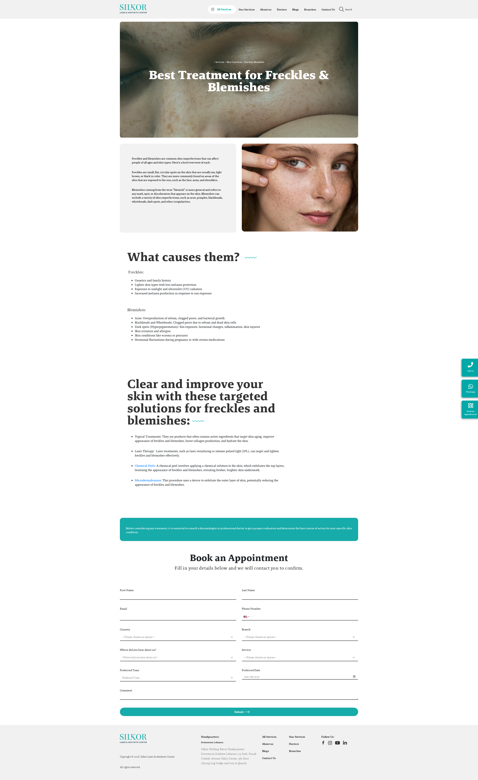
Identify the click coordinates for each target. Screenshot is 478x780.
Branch (246, 629)
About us (265, 9)
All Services (269, 737)
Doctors (282, 9)
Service (246, 650)
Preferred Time (129, 670)
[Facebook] (323, 743)
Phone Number (251, 609)
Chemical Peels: (145, 466)
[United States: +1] (246, 616)
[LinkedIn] (345, 743)
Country (125, 629)
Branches (310, 9)
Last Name (248, 590)
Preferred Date (251, 670)
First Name (127, 590)
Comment (126, 690)
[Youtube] (337, 743)
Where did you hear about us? (138, 650)
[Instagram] (330, 743)
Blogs (295, 9)
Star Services (247, 9)
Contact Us (328, 9)
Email (123, 609)
